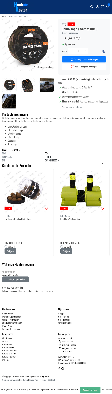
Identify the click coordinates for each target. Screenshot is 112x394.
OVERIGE (5, 359)
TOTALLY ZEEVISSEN (9, 356)
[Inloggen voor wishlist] (46, 208)
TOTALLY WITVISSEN (9, 353)
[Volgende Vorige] (107, 163)
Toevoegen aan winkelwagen (86, 59)
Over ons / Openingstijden (11, 316)
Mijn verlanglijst (64, 319)
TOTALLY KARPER (8, 347)
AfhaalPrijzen (7, 338)
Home (4, 16)
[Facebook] (104, 51)
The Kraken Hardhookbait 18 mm (18, 219)
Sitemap (44, 380)
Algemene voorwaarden (10, 319)
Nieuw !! (5, 341)
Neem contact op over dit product (94, 101)
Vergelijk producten (65, 322)
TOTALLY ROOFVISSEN (10, 350)
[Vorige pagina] (103, 163)
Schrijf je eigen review (70, 33)
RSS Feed (51, 380)
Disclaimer (24, 380)
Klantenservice (7, 313)
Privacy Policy (7, 325)
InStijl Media (44, 376)
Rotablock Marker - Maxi (70, 219)
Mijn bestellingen (64, 316)
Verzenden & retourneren (11, 328)
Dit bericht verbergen (90, 390)
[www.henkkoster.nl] (20, 7)
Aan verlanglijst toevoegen (86, 66)
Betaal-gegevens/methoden (12, 322)
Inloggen (61, 313)
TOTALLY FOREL (7, 344)
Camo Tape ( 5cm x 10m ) (18, 16)
